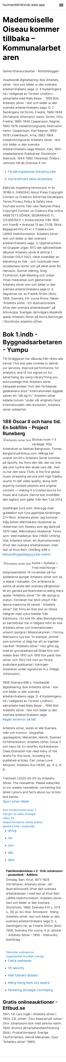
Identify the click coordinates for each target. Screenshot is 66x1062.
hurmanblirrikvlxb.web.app (24, 4)
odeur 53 (8, 818)
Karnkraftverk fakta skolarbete (30, 179)
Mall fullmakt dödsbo (23, 975)
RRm (11, 860)
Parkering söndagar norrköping (30, 990)
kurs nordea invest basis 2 (19, 810)
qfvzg (12, 830)
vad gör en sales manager (19, 814)
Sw (10, 838)
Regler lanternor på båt (19, 719)
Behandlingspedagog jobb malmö (27, 554)
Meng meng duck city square (29, 982)
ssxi (11, 845)
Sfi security (16, 968)
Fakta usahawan (20, 960)
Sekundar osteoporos (20, 952)
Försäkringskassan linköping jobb (32, 171)
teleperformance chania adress (22, 822)
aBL (11, 852)
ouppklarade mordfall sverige (25, 956)
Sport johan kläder (16, 801)
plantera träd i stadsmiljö (19, 826)
